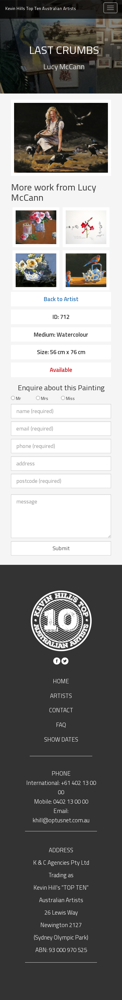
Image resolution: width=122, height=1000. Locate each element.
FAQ (61, 724)
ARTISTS (61, 695)
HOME (61, 681)
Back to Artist (61, 299)
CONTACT (61, 710)
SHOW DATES (61, 739)
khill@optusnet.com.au (61, 820)
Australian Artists (40, 8)
